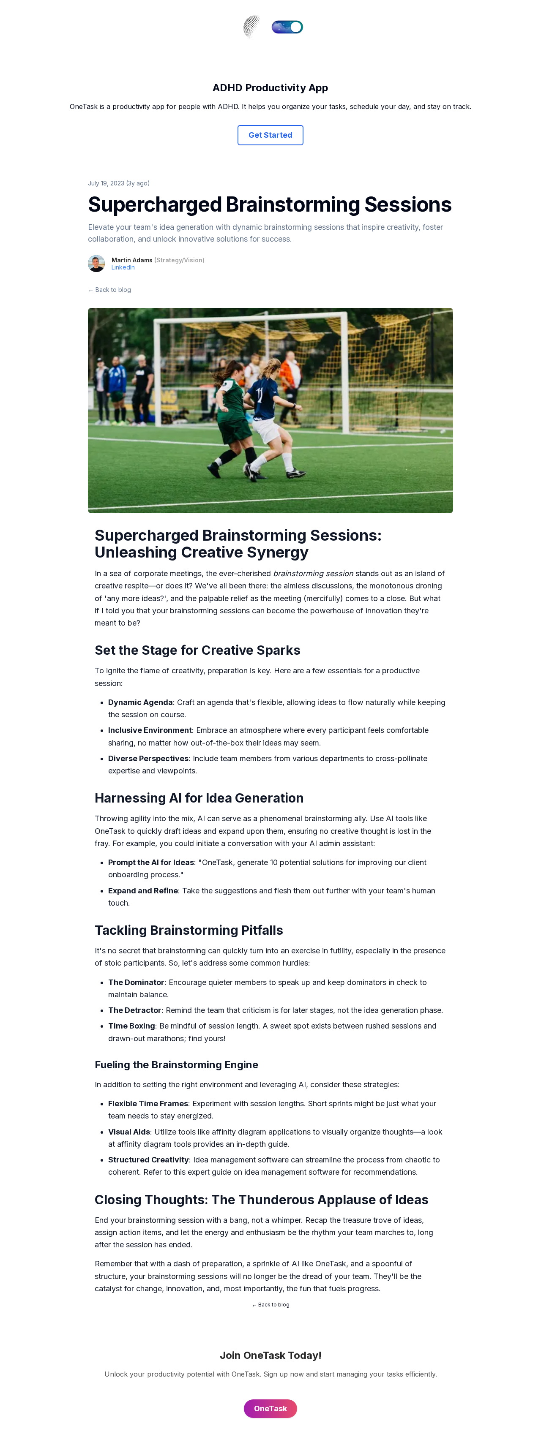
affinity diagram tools (154, 1144)
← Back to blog (109, 289)
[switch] (287, 27)
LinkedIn (123, 267)
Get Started (270, 135)
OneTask (110, 831)
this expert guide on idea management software (256, 1171)
